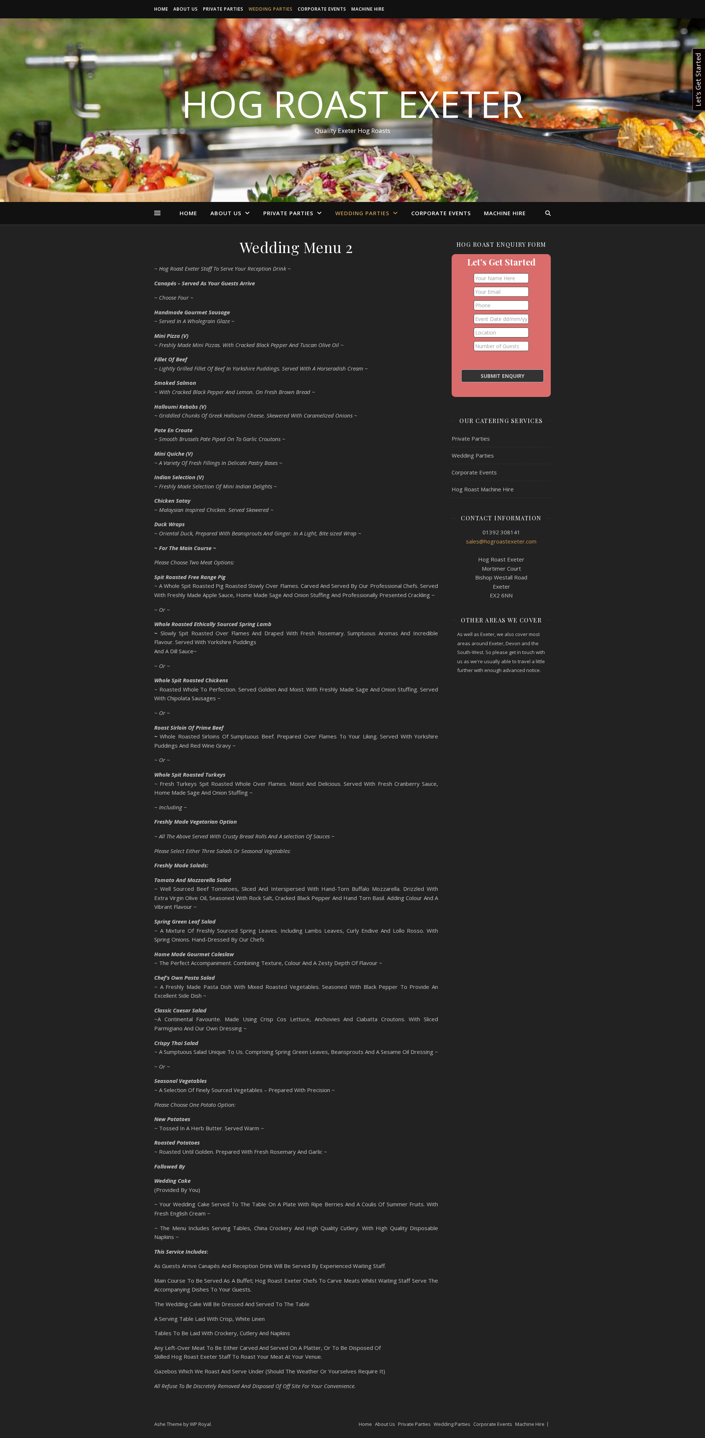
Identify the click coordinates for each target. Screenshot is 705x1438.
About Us (185, 9)
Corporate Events (322, 9)
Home (161, 9)
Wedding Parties (271, 9)
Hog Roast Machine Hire (483, 489)
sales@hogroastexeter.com (501, 541)
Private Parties (223, 9)
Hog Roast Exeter (352, 103)
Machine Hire (367, 9)
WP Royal (200, 1424)
